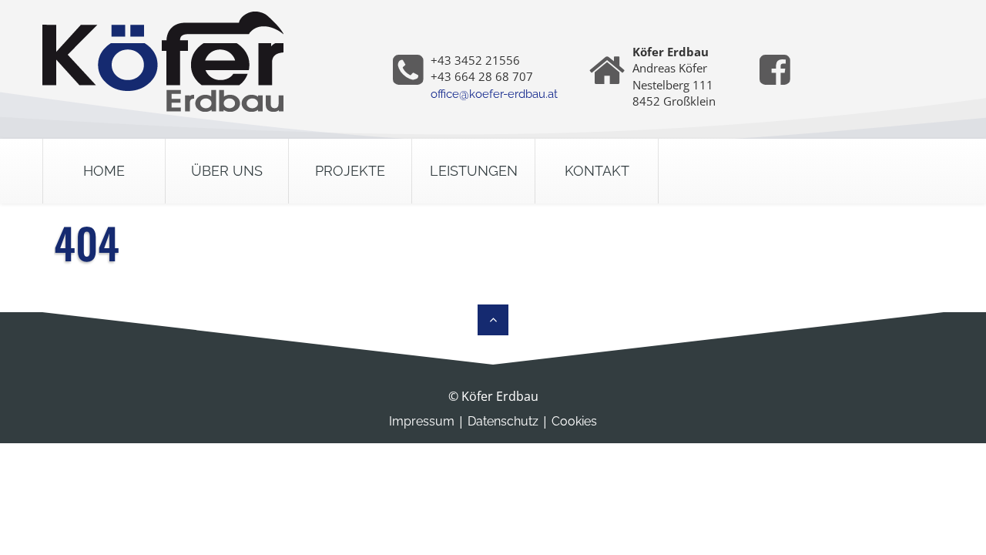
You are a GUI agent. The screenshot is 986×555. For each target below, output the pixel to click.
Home (104, 171)
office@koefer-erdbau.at (494, 94)
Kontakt (597, 171)
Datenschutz (503, 421)
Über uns (227, 171)
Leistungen (474, 171)
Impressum (421, 421)
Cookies (574, 421)
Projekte (350, 171)
